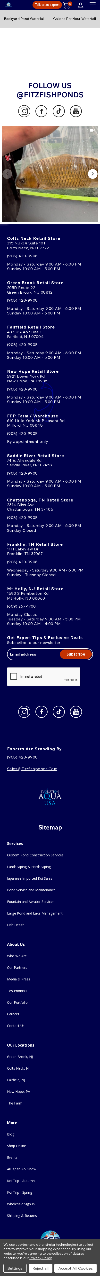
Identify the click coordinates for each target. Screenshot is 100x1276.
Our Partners (17, 967)
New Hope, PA (18, 1091)
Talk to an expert (47, 5)
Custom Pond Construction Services (35, 855)
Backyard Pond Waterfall (24, 18)
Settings (15, 1268)
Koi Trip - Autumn (21, 1180)
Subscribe (76, 654)
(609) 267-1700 (21, 606)
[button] (50, 174)
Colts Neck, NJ (18, 1068)
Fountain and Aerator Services (30, 901)
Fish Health (16, 925)
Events (12, 1157)
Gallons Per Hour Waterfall (74, 18)
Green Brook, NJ (20, 1056)
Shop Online (16, 1145)
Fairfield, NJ (16, 1080)
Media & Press (18, 979)
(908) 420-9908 (22, 255)
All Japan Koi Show (21, 1169)
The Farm (14, 1103)
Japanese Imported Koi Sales (29, 878)
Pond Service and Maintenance (31, 890)
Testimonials (17, 990)
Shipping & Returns (22, 1215)
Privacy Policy (40, 1258)
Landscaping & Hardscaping (29, 866)
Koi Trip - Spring (19, 1192)
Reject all (41, 1268)
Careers (13, 1014)
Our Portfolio (17, 1002)
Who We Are (17, 956)
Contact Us (16, 1025)
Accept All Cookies (75, 1268)
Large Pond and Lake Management (35, 913)
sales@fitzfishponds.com (32, 768)
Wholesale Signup (21, 1204)
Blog (10, 1134)
